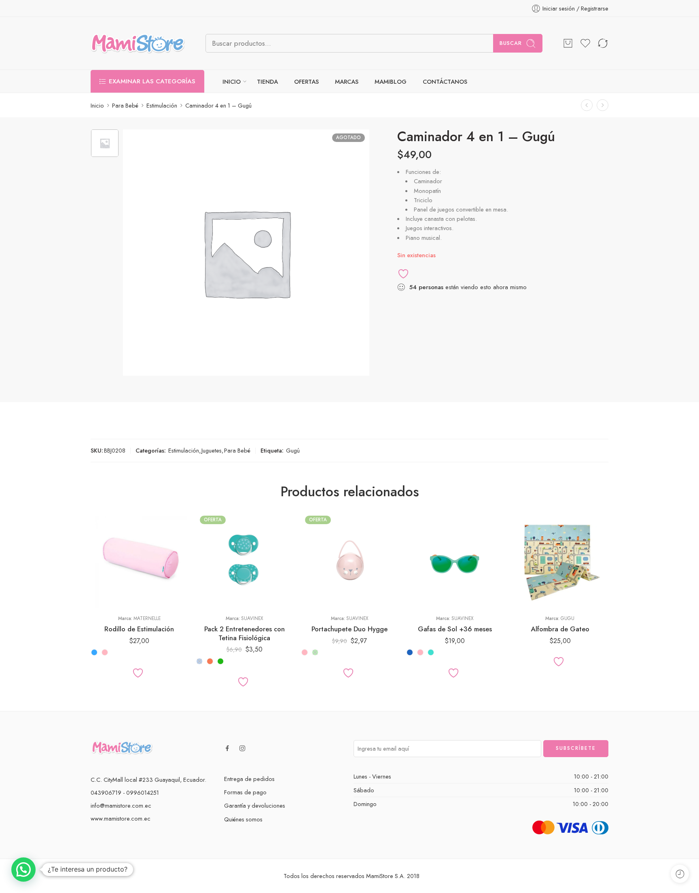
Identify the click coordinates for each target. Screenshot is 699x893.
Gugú (293, 450)
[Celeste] (94, 652)
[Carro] (568, 43)
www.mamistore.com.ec (120, 818)
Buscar (511, 43)
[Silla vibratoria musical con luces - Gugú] (602, 105)
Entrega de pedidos (249, 778)
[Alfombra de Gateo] (559, 560)
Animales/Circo (533, 570)
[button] (23, 869)
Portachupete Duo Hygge (349, 629)
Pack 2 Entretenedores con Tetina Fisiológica (244, 633)
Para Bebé (125, 105)
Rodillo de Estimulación (139, 629)
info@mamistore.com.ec (121, 805)
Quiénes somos (243, 819)
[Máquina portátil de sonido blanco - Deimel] (587, 105)
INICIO (231, 81)
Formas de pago (245, 792)
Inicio (97, 105)
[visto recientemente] (680, 874)
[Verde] (220, 661)
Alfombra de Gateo (560, 629)
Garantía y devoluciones (254, 805)
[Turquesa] (430, 652)
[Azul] (199, 661)
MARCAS (346, 81)
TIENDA (267, 81)
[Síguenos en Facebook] (227, 748)
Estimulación (161, 105)
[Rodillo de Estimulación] (139, 560)
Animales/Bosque (533, 558)
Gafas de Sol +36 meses (455, 629)
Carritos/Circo (533, 595)
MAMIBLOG (391, 81)
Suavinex (252, 618)
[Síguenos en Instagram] (242, 748)
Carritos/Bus (533, 582)
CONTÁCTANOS (445, 81)
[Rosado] (104, 652)
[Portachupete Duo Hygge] (349, 560)
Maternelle (147, 618)
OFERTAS (306, 81)
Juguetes (211, 450)
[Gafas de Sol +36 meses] (454, 560)
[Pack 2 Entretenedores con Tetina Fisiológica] (244, 560)
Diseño (519, 547)
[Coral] (210, 661)
